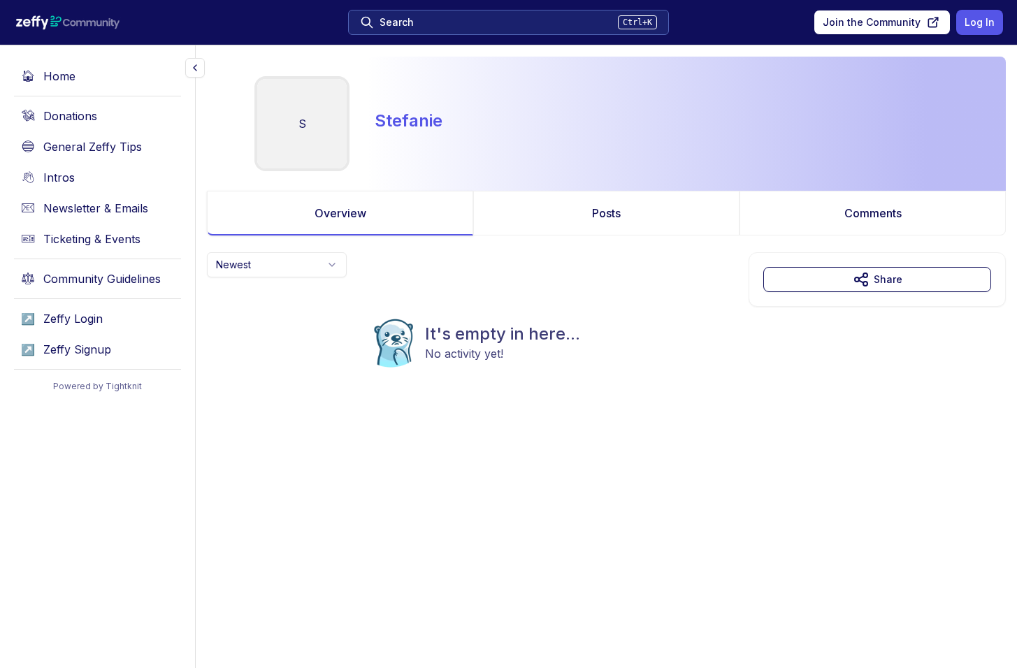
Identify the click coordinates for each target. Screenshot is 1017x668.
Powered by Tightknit (97, 386)
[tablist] (606, 213)
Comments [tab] (873, 213)
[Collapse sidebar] (195, 68)
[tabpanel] (606, 338)
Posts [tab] (606, 213)
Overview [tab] (340, 213)
